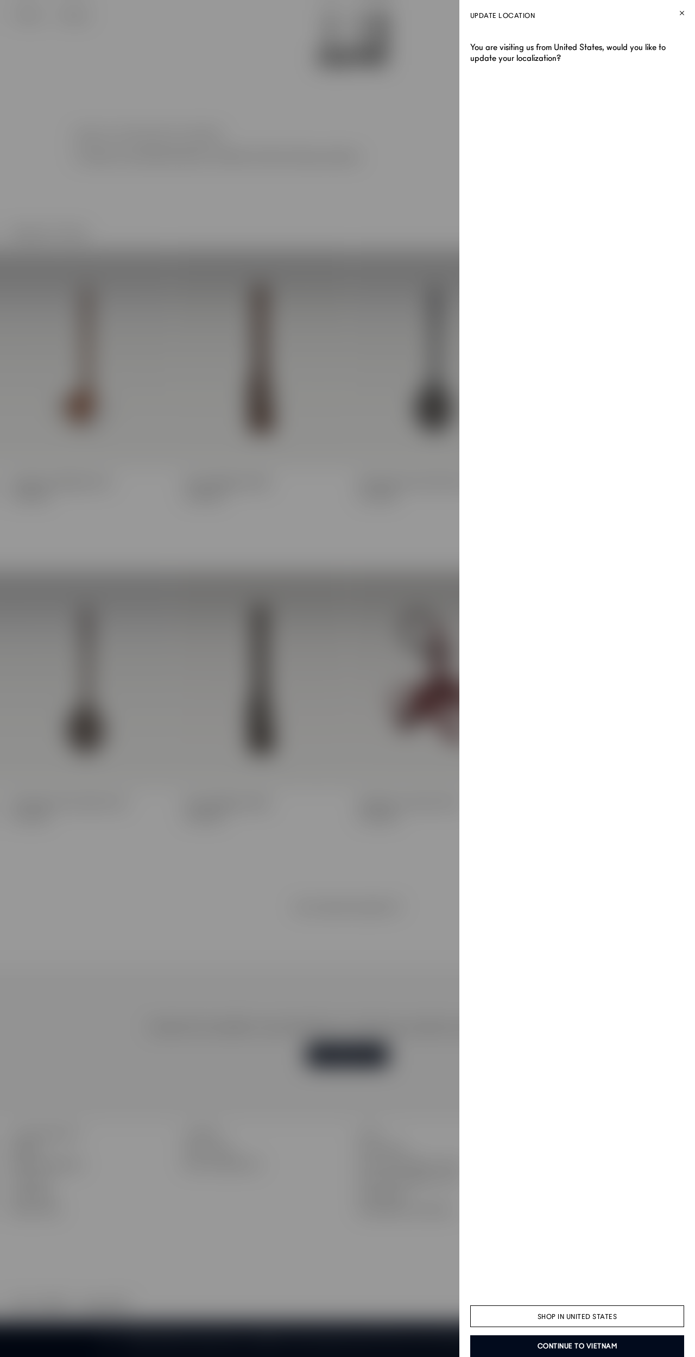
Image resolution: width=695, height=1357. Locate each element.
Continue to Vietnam (577, 1346)
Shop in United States (577, 1317)
